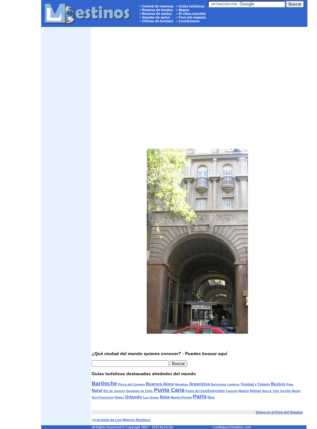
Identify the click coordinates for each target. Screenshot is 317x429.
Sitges (119, 397)
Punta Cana (169, 390)
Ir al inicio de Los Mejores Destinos (121, 420)
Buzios (278, 383)
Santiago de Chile (139, 391)
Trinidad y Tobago (255, 384)
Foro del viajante (192, 17)
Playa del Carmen (131, 384)
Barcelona (218, 384)
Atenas (255, 391)
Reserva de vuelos (157, 13)
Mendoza (181, 384)
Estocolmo (216, 391)
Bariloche (104, 383)
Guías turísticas (191, 6)
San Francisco (103, 397)
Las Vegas (151, 397)
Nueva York (270, 391)
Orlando (133, 396)
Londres (233, 384)
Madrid (243, 391)
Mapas (184, 10)
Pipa (289, 384)
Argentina (199, 383)
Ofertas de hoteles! (157, 21)
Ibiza (165, 396)
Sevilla (285, 391)
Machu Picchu (181, 397)
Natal (97, 390)
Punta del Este (196, 391)
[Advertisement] (66, 122)
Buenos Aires (160, 383)
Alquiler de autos (156, 17)
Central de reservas (157, 6)
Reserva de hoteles (157, 10)
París (199, 396)
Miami (296, 391)
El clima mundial (192, 13)
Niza (211, 397)
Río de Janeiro (114, 391)
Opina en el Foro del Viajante (279, 412)
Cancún (231, 391)
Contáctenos (189, 21)
